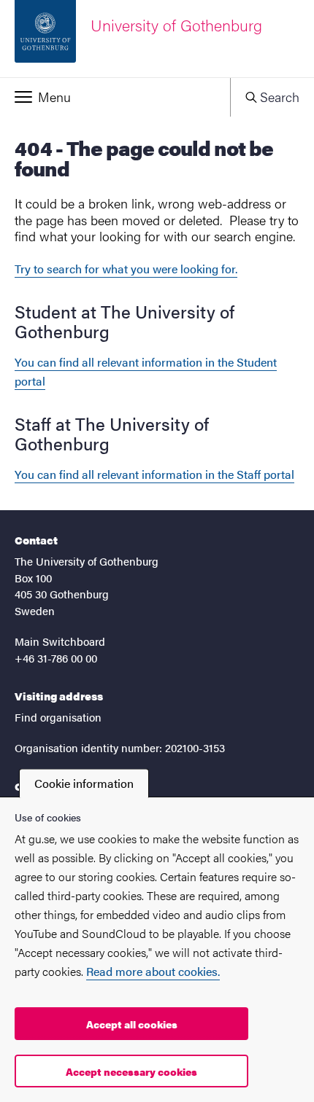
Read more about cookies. (153, 971)
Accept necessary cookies (131, 1071)
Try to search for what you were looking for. (126, 268)
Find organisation (58, 716)
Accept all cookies (131, 1024)
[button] (115, 97)
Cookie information (84, 783)
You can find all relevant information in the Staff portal (154, 474)
